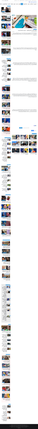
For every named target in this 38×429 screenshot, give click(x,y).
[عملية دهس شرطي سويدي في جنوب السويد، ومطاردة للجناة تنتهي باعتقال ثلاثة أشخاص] (9, 344)
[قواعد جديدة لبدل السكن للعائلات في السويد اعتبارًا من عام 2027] (16, 137)
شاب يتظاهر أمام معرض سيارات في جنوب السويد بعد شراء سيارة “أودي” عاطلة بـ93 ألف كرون (6, 255)
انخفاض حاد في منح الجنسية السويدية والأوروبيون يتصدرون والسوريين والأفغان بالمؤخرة (6, 227)
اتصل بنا (18, 0)
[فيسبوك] (33, 130)
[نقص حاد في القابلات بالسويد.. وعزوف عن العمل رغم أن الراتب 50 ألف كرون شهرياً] (9, 180)
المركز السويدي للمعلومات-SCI (33, 31)
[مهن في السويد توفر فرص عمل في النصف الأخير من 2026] (9, 185)
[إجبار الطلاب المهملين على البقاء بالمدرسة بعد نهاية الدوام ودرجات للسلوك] (33, 137)
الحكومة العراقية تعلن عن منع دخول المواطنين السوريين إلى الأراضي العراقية (6, 369)
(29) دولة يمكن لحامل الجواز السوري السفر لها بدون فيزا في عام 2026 (6, 384)
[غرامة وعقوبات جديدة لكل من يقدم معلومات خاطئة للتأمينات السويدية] (16, 150)
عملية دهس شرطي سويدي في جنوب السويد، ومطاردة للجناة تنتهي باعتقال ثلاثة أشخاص (4, 345)
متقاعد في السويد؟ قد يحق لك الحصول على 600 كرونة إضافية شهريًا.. (4, 288)
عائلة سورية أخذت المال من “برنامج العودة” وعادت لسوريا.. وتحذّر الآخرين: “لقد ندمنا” (6, 361)
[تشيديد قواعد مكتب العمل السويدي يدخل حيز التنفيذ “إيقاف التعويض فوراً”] (24, 137)
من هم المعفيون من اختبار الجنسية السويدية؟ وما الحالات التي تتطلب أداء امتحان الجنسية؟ (6, 219)
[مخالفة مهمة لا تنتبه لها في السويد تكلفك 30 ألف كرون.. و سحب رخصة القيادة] (8, 316)
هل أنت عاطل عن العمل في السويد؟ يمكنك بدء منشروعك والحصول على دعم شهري (6, 172)
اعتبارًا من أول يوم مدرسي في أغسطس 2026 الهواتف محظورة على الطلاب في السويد (6, 116)
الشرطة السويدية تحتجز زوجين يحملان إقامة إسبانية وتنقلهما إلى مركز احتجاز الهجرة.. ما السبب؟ (6, 247)
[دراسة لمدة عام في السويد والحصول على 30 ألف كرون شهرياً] (9, 189)
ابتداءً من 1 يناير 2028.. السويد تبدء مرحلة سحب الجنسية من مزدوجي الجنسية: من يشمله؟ (6, 100)
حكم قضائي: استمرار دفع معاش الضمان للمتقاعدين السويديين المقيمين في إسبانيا (6, 133)
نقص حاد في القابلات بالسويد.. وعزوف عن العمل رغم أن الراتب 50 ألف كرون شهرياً (4, 181)
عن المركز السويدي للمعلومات (22, 0)
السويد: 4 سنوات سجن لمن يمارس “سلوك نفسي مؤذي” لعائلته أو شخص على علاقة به (6, 108)
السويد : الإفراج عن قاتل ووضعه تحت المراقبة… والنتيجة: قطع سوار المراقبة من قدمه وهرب (4, 336)
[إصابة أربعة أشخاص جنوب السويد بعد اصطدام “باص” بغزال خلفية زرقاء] (9, 340)
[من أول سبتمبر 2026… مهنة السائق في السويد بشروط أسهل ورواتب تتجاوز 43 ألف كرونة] (9, 175)
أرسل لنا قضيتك (15, 0)
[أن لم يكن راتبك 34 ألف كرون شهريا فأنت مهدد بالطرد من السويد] (9, 70)
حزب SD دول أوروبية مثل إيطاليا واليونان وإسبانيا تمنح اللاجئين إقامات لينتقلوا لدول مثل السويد (24, 147)
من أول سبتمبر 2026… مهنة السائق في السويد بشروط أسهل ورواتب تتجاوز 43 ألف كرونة (4, 176)
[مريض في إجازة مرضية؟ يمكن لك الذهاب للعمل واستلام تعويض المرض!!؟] (8, 299)
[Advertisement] (24, 10)
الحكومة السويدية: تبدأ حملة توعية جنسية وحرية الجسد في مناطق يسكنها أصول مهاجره (6, 399)
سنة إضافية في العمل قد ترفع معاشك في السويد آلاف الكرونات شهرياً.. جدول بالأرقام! (33, 154)
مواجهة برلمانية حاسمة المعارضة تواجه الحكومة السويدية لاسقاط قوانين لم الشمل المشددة (6, 38)
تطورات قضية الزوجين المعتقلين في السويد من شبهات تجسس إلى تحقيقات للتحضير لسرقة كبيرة (6, 47)
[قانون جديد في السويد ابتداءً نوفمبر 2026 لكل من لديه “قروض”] (9, 66)
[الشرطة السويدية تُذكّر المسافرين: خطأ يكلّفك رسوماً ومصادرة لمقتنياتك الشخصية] (8, 310)
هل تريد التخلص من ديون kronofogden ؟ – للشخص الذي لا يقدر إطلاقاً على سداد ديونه (4, 62)
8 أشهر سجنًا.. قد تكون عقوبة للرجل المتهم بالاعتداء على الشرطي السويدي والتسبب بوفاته (4, 350)
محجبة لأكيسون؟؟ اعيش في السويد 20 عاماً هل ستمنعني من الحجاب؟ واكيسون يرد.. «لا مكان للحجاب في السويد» (33, 147)
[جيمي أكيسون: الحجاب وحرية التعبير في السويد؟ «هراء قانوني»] (9, 79)
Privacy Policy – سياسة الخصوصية (28, 0)
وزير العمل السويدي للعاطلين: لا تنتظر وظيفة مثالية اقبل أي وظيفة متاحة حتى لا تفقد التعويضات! (24, 154)
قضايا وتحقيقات (35, 29)
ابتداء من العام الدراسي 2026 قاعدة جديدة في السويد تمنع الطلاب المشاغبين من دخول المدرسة (6, 14)
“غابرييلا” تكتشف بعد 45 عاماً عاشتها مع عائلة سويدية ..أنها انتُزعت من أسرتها (7, 279)
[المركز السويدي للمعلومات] (19, 2)
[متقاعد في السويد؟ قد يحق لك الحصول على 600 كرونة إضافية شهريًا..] (9, 149)
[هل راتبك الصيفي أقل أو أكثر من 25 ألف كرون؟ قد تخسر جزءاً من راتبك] (8, 305)
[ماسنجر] (32, 130)
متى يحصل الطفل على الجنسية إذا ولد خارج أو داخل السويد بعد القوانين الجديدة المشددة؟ (4, 154)
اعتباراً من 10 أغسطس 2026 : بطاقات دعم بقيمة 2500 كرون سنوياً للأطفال (4, 145)
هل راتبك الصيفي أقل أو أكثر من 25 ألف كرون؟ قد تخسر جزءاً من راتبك (4, 306)
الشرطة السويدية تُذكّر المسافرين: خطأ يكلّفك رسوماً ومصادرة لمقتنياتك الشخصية (4, 312)
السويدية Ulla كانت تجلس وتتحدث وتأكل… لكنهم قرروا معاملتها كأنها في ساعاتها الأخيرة (6, 271)
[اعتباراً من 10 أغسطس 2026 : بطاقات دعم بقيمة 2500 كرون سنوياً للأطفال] (9, 144)
